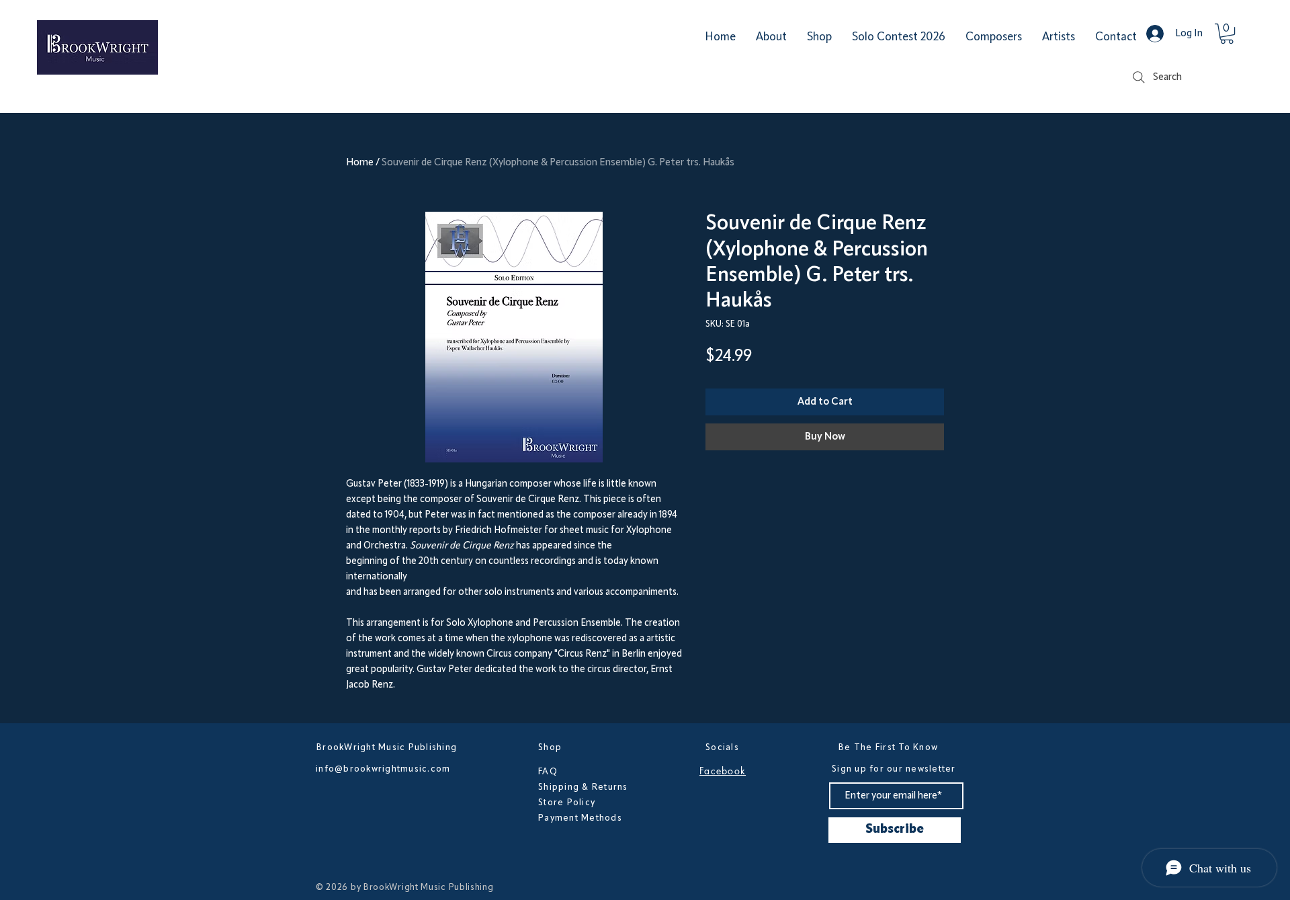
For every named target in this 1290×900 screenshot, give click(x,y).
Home (360, 162)
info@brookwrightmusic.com (383, 769)
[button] (1227, 34)
